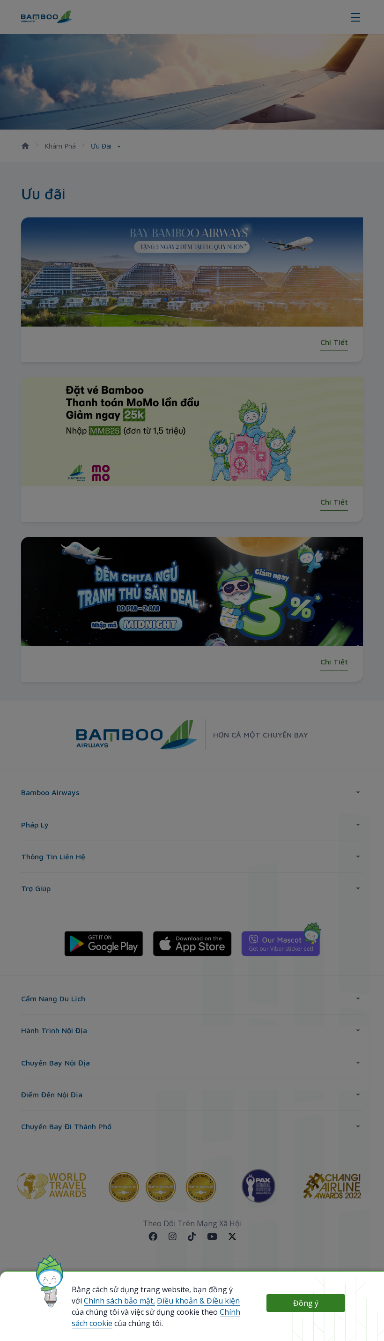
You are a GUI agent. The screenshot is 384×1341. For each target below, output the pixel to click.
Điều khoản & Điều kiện (198, 1301)
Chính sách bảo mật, (119, 1301)
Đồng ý (305, 1303)
